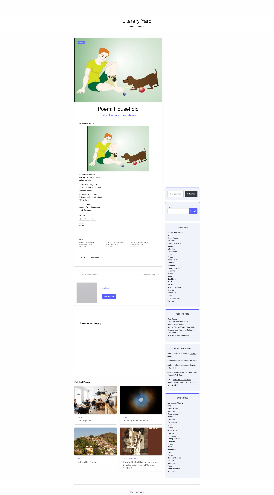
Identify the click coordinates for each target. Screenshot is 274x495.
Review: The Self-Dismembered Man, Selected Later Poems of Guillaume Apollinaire (140, 464)
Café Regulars (84, 420)
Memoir (170, 273)
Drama (170, 246)
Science (171, 290)
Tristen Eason (173, 360)
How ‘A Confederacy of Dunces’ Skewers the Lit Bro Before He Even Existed (182, 382)
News (170, 276)
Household (95, 257)
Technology (172, 292)
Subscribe (191, 194)
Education (171, 249)
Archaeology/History (175, 232)
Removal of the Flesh (189, 360)
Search (170, 207)
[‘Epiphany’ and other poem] (141, 400)
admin (105, 115)
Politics (170, 284)
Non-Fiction (172, 279)
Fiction (170, 257)
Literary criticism (174, 268)
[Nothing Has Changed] (95, 441)
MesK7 (141, 492)
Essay (170, 254)
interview (171, 262)
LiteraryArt (171, 271)
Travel (170, 295)
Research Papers (174, 287)
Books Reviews (128, 458)
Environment (172, 251)
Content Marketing (174, 243)
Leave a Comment (129, 115)
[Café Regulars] (95, 400)
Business (171, 240)
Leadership (172, 265)
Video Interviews (174, 298)
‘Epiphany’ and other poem (135, 420)
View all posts (109, 296)
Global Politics (173, 260)
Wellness (171, 301)
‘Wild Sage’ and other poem (178, 335)
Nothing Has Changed (88, 461)
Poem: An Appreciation (86, 242)
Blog (169, 235)
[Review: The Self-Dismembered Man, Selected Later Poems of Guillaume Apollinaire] (141, 441)
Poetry (81, 42)
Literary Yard (137, 20)
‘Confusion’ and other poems (114, 242)
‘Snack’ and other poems (139, 242)
